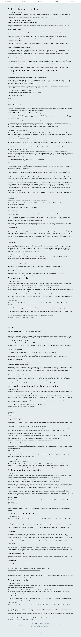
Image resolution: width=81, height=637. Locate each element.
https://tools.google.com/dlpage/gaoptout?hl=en (37, 550)
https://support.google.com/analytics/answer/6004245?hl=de (24, 268)
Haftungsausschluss (45, 632)
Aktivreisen (40, 1)
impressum (33, 632)
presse (52, 632)
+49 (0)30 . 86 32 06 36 (46, 625)
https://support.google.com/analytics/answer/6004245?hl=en (24, 570)
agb (28, 632)
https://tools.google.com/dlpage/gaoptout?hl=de (26, 251)
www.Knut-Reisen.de (45, 626)
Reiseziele (24, 1)
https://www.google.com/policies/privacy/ (23, 298)
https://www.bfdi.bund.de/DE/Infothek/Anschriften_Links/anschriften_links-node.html (30, 128)
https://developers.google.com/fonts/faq (45, 296)
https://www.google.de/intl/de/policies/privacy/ (20, 317)
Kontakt (56, 1)
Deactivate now (27, 563)
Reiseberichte (73, 1)
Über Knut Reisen (8, 1)
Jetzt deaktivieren (32, 263)
